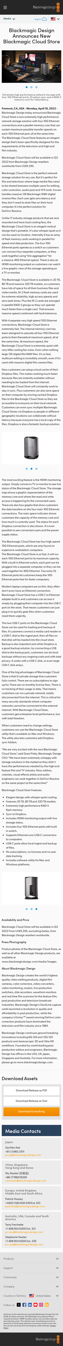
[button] (26, 87)
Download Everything (31, 1111)
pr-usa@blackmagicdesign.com (24, 1232)
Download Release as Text (31, 1101)
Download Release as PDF (31, 1090)
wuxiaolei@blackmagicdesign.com (25, 1180)
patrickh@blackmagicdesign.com (25, 1206)
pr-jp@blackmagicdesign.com (23, 1155)
